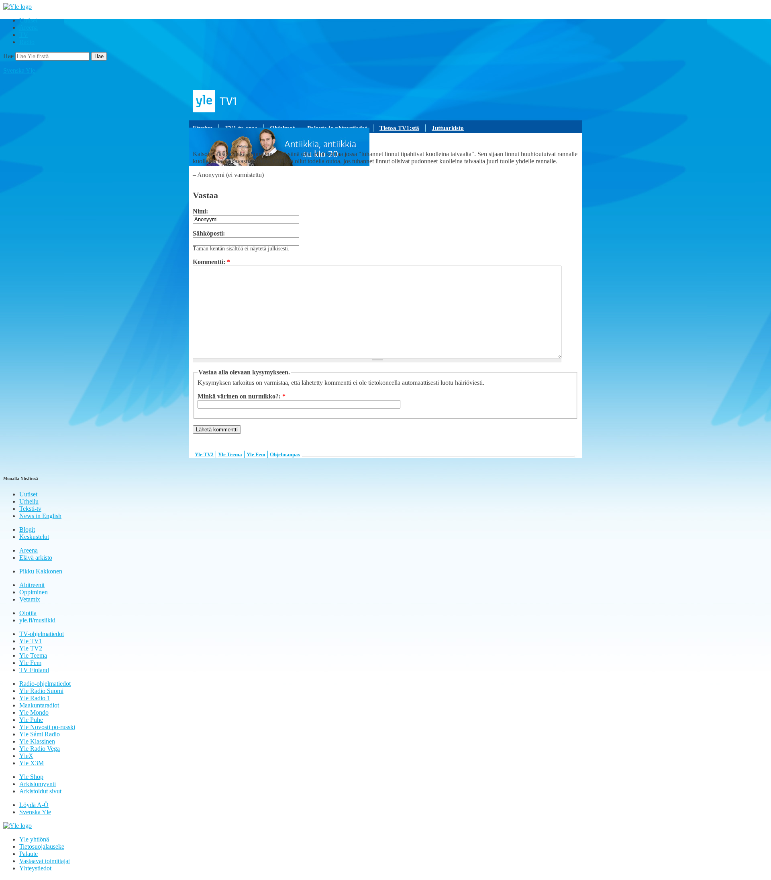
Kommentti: (211, 261)
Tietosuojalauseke (41, 846)
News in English (40, 515)
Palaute (28, 853)
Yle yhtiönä (34, 839)
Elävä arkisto (35, 557)
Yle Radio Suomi (41, 690)
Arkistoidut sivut (40, 791)
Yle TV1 (30, 641)
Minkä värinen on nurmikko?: (242, 396)
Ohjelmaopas (285, 454)
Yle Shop (31, 776)
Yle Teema (230, 454)
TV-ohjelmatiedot (41, 633)
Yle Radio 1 (34, 698)
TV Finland (34, 670)
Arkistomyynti (37, 783)
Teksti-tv (30, 508)
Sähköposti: (209, 233)
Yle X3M (31, 763)
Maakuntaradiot (39, 705)
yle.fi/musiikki (37, 620)
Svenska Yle (19, 70)
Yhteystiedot (35, 868)
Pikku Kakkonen (40, 571)
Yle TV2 (204, 454)
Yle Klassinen (37, 741)
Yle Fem (256, 454)
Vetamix (29, 599)
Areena (28, 27)
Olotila (28, 613)
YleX (26, 755)
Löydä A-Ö (34, 804)
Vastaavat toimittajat (44, 861)
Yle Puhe (31, 719)
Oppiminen (33, 592)
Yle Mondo (34, 712)
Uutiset (28, 20)
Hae (8, 56)
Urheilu (29, 501)
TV (23, 34)
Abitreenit (32, 584)
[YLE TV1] (385, 101)
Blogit (27, 529)
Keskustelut (34, 536)
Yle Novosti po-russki (47, 727)
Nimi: (200, 211)
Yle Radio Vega (39, 748)
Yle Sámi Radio (39, 734)
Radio (27, 42)
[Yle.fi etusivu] (17, 6)
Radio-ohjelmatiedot (45, 683)
